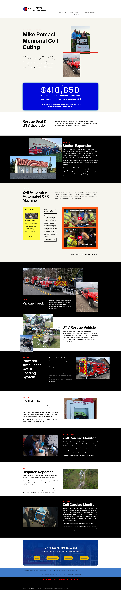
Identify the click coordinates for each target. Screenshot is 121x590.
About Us (92, 12)
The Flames (84, 558)
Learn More (30, 236)
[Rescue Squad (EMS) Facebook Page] (24, 584)
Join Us (64, 12)
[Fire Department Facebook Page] (24, 585)
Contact (76, 15)
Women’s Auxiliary (68, 574)
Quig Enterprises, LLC (33, 588)
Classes (77, 12)
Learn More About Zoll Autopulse (83, 254)
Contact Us (68, 558)
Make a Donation (52, 558)
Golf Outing (85, 12)
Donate (71, 12)
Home (59, 12)
